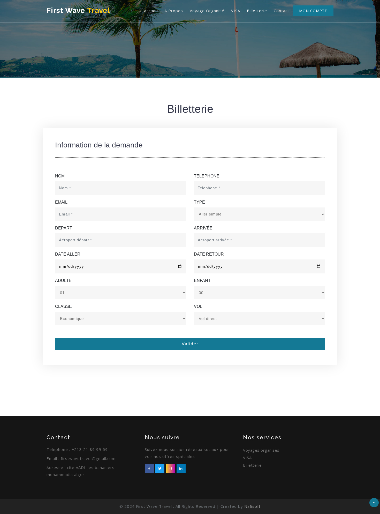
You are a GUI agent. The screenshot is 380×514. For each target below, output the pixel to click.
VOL (198, 306)
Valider (190, 344)
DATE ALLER (67, 254)
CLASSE (63, 306)
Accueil (151, 10)
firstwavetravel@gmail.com (88, 458)
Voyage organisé (207, 10)
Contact (281, 10)
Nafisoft (252, 506)
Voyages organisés (261, 450)
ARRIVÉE (203, 228)
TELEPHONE (206, 176)
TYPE (199, 202)
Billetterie (257, 10)
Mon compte (313, 10)
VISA (235, 10)
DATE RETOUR (209, 254)
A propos (173, 10)
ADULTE (63, 280)
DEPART (63, 228)
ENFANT (202, 280)
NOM (60, 176)
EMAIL (61, 202)
